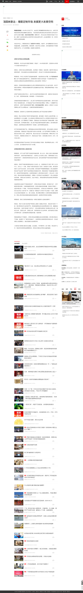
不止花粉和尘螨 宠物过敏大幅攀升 (34, 485)
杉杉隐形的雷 (65, 130)
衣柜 (25, 32)
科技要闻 (64, 206)
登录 (67, 1)
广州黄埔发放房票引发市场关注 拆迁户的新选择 (40, 571)
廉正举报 (64, 591)
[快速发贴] (7, 32)
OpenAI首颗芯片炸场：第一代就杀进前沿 (70, 229)
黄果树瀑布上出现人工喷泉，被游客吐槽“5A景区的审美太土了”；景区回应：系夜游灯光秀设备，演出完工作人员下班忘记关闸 (40, 285)
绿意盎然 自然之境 (66, 41)
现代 (33, 105)
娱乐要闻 (64, 178)
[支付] (59, 1)
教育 (67, 289)
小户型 (46, 76)
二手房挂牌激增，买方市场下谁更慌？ (38, 564)
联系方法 (37, 591)
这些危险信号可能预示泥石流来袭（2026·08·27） (38, 500)
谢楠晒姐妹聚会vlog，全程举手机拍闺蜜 (70, 198)
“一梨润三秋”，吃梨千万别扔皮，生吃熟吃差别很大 (39, 404)
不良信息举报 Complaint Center (56, 591)
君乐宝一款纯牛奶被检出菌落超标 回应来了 (36, 379)
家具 (42, 30)
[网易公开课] (51, 1)
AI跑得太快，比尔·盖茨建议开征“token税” (70, 133)
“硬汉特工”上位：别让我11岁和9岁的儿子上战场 (38, 266)
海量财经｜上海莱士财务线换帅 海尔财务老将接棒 (38, 523)
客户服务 (45, 591)
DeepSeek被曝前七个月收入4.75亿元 (69, 227)
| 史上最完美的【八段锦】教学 (69, 281)
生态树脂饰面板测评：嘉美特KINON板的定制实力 (38, 254)
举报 (57, 24)
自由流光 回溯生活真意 (67, 46)
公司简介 (33, 591)
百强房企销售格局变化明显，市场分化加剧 (39, 556)
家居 (63, 25)
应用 (10, 1)
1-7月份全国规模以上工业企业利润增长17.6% (37, 468)
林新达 (38, 43)
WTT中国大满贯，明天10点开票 (33, 419)
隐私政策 (48, 591)
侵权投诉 (68, 591)
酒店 (23, 35)
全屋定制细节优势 (32, 445)
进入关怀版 (20, 1)
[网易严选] (55, 1)
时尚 (79, 289)
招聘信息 (41, 591)
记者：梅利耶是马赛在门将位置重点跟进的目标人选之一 (40, 371)
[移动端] (47, 1)
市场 (28, 48)
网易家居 (8, 18)
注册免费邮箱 (72, 1)
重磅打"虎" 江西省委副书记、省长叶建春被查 (71, 90)
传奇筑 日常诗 (65, 38)
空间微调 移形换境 (66, 43)
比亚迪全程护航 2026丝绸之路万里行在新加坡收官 (38, 533)
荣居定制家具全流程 (32, 541)
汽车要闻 (64, 236)
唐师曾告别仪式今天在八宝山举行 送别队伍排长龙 (38, 341)
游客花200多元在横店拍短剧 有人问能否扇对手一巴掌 (39, 306)
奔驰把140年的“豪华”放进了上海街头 (69, 253)
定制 (49, 43)
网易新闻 (66, 18)
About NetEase (28, 591)
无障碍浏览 (15, 1)
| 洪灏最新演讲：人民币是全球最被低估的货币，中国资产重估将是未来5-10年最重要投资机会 (71, 273)
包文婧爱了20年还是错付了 (67, 191)
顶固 (32, 43)
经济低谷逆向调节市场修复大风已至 (37, 331)
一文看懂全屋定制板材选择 (34, 460)
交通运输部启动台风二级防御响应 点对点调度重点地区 (40, 275)
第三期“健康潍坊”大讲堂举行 (32, 452)
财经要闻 (64, 117)
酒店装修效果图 (29, 35)
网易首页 (6, 1)
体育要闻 (64, 145)
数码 (75, 289)
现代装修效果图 (39, 105)
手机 (71, 289)
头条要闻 (64, 69)
